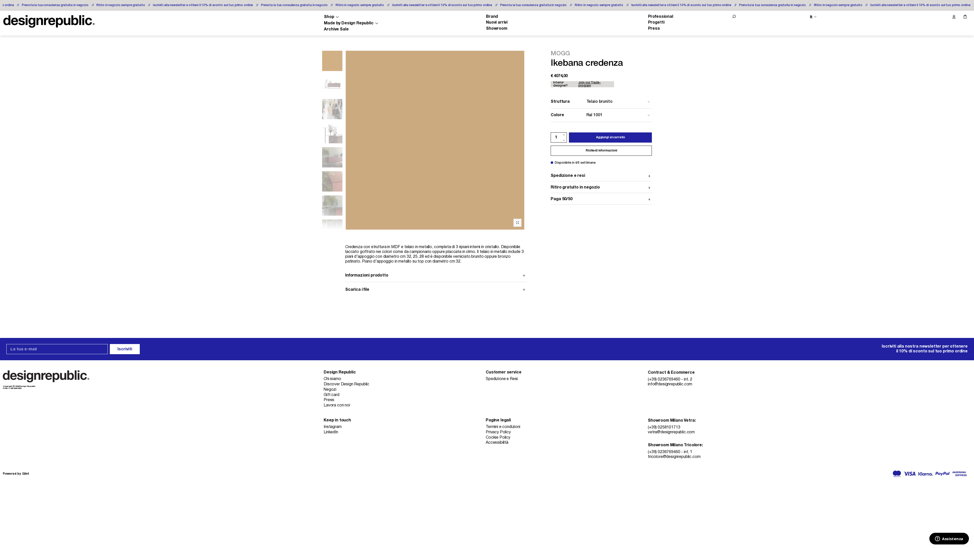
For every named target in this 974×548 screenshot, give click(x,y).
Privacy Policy (498, 432)
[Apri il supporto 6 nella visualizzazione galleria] (332, 157)
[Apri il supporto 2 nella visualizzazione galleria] (332, 85)
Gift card (331, 395)
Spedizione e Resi (502, 379)
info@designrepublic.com (670, 384)
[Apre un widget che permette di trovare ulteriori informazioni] (949, 539)
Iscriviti (124, 349)
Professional (660, 17)
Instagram (333, 427)
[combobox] (601, 101)
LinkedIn (331, 432)
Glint (25, 473)
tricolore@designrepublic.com (674, 457)
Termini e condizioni (503, 427)
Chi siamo (332, 379)
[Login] (953, 17)
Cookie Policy (498, 437)
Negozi (330, 389)
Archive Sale (336, 29)
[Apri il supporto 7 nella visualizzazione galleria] (332, 181)
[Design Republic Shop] (49, 21)
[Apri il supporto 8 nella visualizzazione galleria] (332, 205)
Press (654, 28)
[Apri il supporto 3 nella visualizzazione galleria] (332, 109)
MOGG (560, 54)
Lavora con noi (337, 405)
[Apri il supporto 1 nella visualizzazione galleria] (332, 61)
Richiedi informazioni (601, 150)
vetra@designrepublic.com (671, 432)
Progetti (656, 22)
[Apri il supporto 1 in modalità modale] (435, 140)
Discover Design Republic (346, 384)
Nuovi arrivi (497, 22)
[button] (734, 16)
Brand (492, 17)
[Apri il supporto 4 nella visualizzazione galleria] (332, 133)
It (811, 16)
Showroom (496, 28)
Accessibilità (497, 442)
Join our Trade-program (589, 84)
